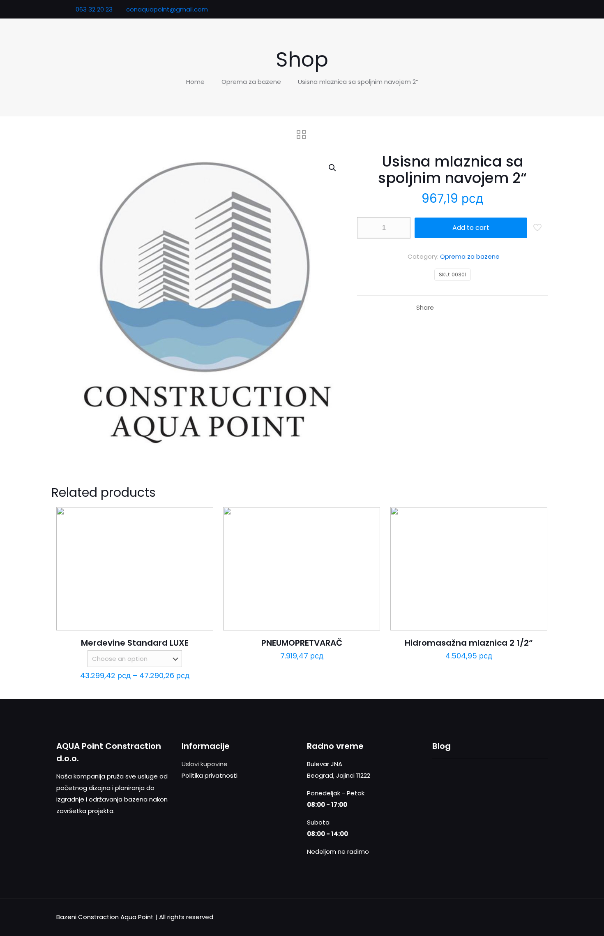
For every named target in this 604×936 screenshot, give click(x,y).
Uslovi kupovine (205, 764)
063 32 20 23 (93, 9)
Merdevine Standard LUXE (135, 643)
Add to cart (470, 227)
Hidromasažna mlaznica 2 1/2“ (469, 643)
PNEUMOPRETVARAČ (301, 643)
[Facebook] (513, 9)
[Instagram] (535, 9)
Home (195, 81)
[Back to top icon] (539, 916)
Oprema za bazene (251, 81)
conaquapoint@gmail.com (167, 9)
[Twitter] (524, 9)
